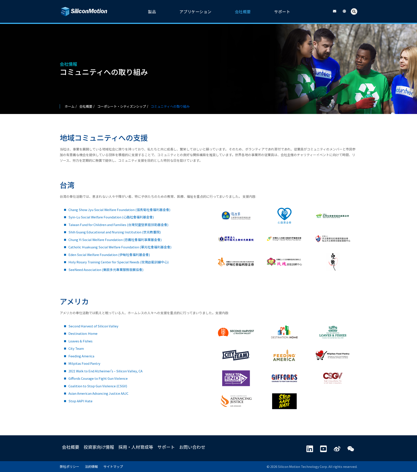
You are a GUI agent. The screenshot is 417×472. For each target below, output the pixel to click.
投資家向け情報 (99, 447)
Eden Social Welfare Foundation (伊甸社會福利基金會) (109, 254)
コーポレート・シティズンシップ (121, 106)
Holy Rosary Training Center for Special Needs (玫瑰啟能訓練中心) (118, 262)
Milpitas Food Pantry (84, 363)
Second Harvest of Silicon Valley (93, 326)
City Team (76, 348)
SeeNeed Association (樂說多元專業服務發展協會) (105, 269)
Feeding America (81, 356)
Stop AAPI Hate (80, 401)
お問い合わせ (192, 447)
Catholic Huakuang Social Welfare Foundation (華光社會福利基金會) (119, 247)
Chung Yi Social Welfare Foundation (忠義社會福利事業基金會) (115, 239)
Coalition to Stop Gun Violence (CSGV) (97, 386)
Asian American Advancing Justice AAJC (98, 393)
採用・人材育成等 (135, 447)
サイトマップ (113, 466)
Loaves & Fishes (80, 341)
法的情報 (91, 466)
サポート (166, 447)
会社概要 (70, 447)
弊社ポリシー (69, 466)
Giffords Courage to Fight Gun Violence (98, 378)
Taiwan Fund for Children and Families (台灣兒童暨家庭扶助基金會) (118, 224)
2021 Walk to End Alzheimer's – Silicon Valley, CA (105, 371)
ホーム (69, 106)
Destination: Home (83, 333)
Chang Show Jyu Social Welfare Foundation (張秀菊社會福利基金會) (119, 209)
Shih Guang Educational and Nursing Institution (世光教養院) (114, 232)
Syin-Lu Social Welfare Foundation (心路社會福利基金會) (111, 217)
